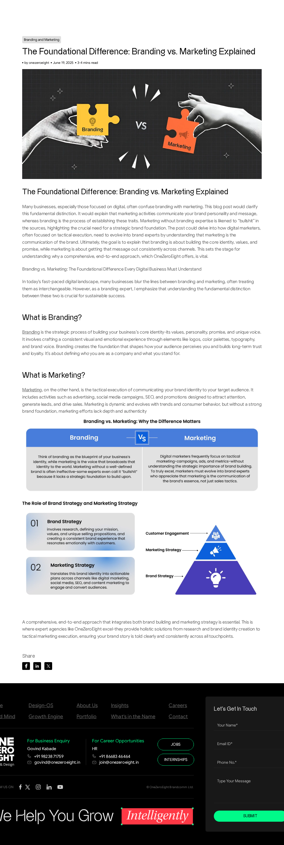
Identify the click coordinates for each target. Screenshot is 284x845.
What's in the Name (133, 716)
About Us (87, 705)
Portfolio (87, 716)
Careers (178, 705)
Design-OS (41, 705)
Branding (31, 332)
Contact (178, 716)
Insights (119, 705)
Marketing (32, 390)
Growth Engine (46, 716)
